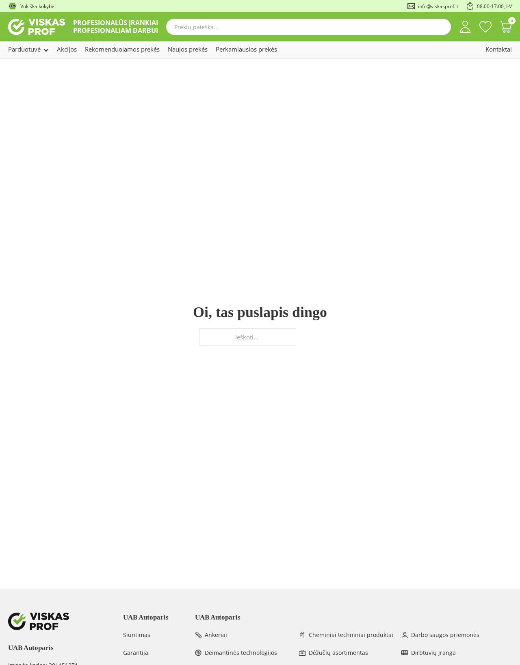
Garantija (135, 652)
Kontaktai (498, 49)
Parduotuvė (24, 49)
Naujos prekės (188, 49)
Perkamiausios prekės (246, 49)
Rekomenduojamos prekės (122, 49)
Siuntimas (136, 635)
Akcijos (67, 49)
